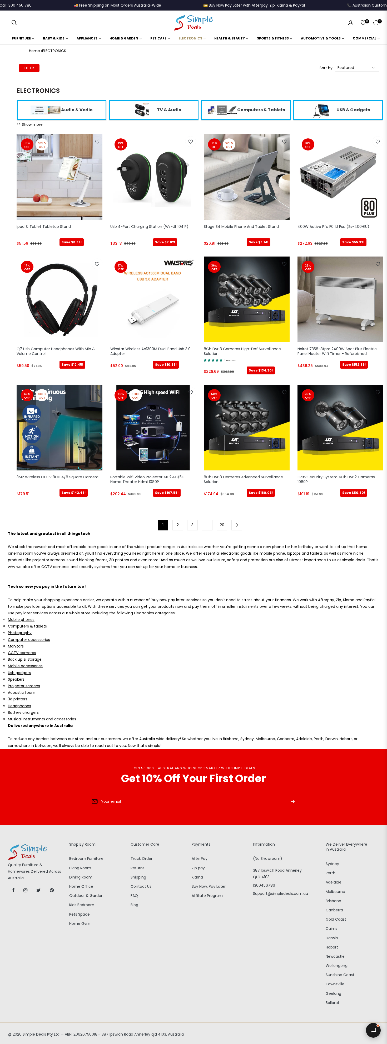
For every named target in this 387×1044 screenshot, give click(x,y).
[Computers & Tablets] (222, 110)
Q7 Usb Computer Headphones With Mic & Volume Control (56, 351)
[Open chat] (373, 1030)
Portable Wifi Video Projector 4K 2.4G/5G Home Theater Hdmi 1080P (147, 479)
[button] (14, 23)
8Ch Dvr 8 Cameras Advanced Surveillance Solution (243, 479)
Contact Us (141, 886)
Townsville (335, 984)
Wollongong (337, 965)
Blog (134, 904)
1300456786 (264, 885)
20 (222, 525)
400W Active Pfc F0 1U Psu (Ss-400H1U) (333, 226)
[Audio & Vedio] (46, 110)
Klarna (197, 877)
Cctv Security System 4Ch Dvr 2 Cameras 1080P (336, 479)
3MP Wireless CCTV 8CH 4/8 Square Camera (57, 477)
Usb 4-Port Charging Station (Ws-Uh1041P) (149, 226)
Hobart (332, 947)
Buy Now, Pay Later (209, 886)
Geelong (333, 993)
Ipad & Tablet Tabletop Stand (44, 226)
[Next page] (236, 525)
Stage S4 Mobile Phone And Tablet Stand (241, 226)
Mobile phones (21, 619)
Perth (330, 873)
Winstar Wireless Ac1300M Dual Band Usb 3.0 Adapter (150, 351)
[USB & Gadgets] (321, 110)
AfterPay (199, 858)
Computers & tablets (27, 626)
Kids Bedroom (81, 904)
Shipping (138, 877)
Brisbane (333, 901)
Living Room (80, 868)
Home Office (81, 886)
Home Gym (79, 923)
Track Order (141, 858)
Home (34, 50)
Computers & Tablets (261, 110)
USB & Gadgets (353, 110)
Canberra (334, 910)
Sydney (332, 863)
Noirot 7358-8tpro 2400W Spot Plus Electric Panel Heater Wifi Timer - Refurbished (337, 351)
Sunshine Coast (340, 974)
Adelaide (333, 882)
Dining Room (80, 877)
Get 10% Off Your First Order (193, 778)
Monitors (16, 646)
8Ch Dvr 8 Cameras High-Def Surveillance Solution (242, 351)
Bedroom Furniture (86, 858)
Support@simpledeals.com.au (280, 893)
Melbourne (335, 891)
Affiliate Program (207, 895)
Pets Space (79, 914)
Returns (138, 868)
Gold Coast (336, 919)
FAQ (134, 895)
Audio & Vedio (77, 110)
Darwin (332, 938)
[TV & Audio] (141, 110)
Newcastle (335, 956)
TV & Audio (169, 110)
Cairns (331, 928)
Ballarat (332, 1002)
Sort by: (326, 68)
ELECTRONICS (54, 50)
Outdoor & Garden (86, 895)
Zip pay (198, 868)
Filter (29, 68)
